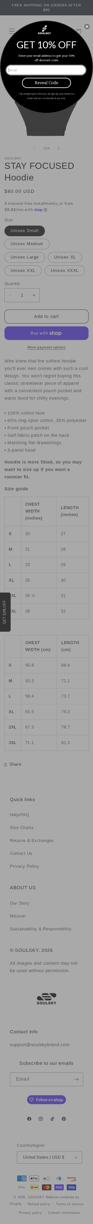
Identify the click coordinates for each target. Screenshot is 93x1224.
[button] (87, 26)
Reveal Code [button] (46, 82)
